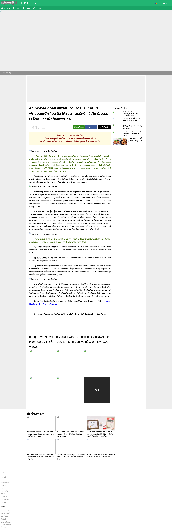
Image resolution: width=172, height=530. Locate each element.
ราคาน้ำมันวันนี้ (5, 516)
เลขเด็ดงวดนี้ (5, 499)
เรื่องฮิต (28, 8)
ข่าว (2, 488)
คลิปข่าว (3, 494)
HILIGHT (25, 3)
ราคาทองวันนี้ (5, 514)
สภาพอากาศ (5, 483)
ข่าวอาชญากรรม (6, 525)
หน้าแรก (7, 8)
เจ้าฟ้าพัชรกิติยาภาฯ (7, 511)
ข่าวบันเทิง (4, 491)
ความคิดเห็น (80, 127)
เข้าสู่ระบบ (164, 3)
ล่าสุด (18, 8)
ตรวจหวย (4, 497)
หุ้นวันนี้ (3, 519)
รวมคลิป (39, 8)
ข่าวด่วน (3, 485)
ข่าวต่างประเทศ (6, 522)
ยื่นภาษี (3, 528)
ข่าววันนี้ (3, 477)
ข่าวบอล (3, 502)
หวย (2, 480)
